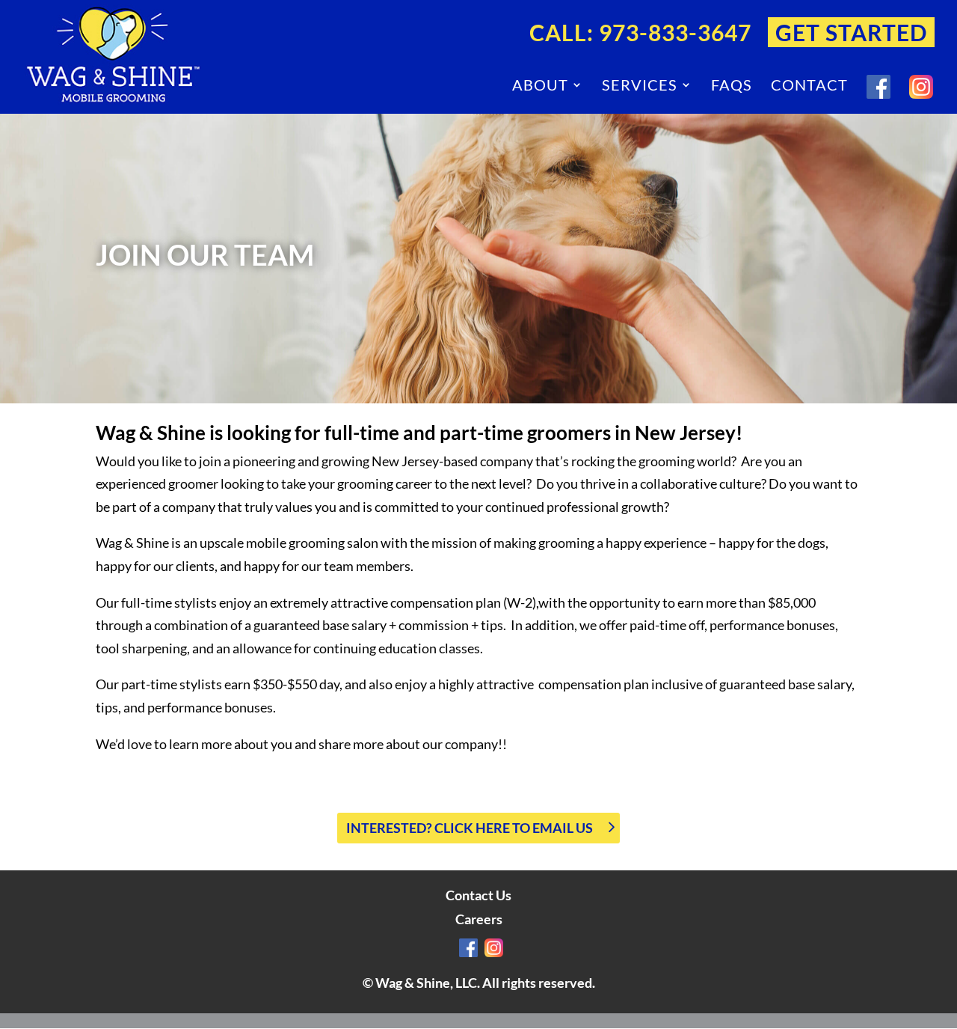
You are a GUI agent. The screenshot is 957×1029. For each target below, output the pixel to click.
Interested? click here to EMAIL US (469, 827)
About (540, 86)
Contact (809, 86)
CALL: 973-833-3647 (640, 33)
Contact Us (478, 895)
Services (639, 86)
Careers (478, 919)
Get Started (851, 33)
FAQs (731, 86)
